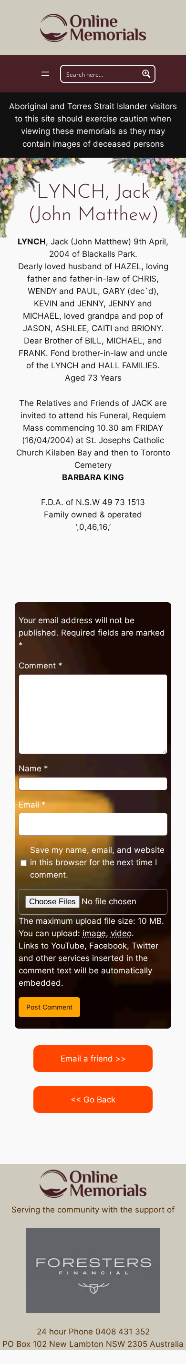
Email (32, 804)
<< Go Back (93, 1099)
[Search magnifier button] (146, 74)
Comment (40, 665)
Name (33, 768)
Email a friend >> (93, 1058)
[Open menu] (45, 74)
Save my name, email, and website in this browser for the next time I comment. (97, 862)
